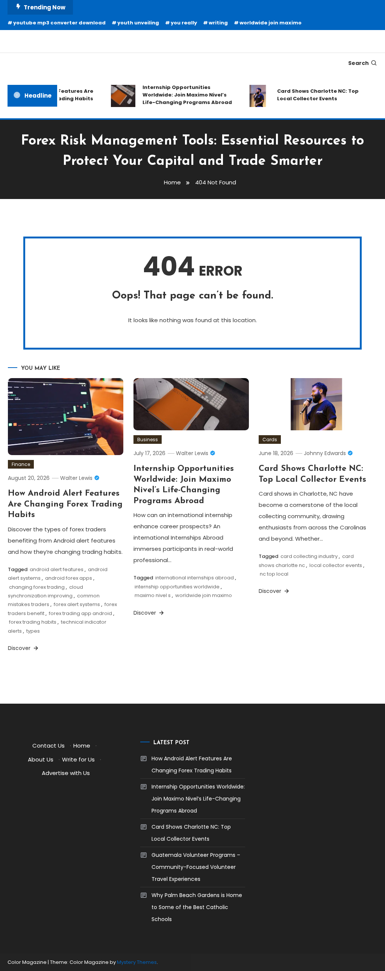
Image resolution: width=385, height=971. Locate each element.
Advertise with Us (66, 773)
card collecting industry (309, 556)
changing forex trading (37, 587)
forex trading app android (80, 613)
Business (147, 439)
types (33, 631)
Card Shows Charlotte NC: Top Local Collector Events (312, 94)
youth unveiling (138, 22)
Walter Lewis (76, 478)
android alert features (56, 569)
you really (184, 22)
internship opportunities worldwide (177, 586)
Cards (269, 439)
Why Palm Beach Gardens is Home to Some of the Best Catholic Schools (197, 907)
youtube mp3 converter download (59, 22)
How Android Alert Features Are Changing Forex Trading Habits (65, 504)
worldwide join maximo (270, 22)
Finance (21, 464)
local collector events (335, 565)
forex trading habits (32, 622)
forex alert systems (77, 604)
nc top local (274, 573)
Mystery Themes (137, 962)
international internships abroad (194, 577)
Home (81, 745)
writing (218, 22)
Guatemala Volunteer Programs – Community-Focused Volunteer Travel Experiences (196, 867)
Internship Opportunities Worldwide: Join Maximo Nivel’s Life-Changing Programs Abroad (182, 95)
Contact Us (48, 745)
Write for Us (78, 759)
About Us (40, 759)
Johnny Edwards (325, 453)
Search (358, 63)
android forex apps (68, 578)
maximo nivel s (153, 595)
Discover (20, 648)
